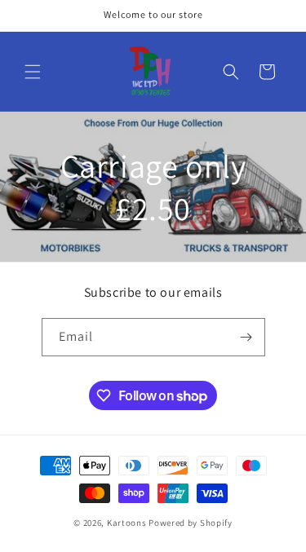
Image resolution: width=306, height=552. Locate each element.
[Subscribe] (246, 337)
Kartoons (127, 522)
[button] (33, 72)
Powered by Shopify (191, 522)
